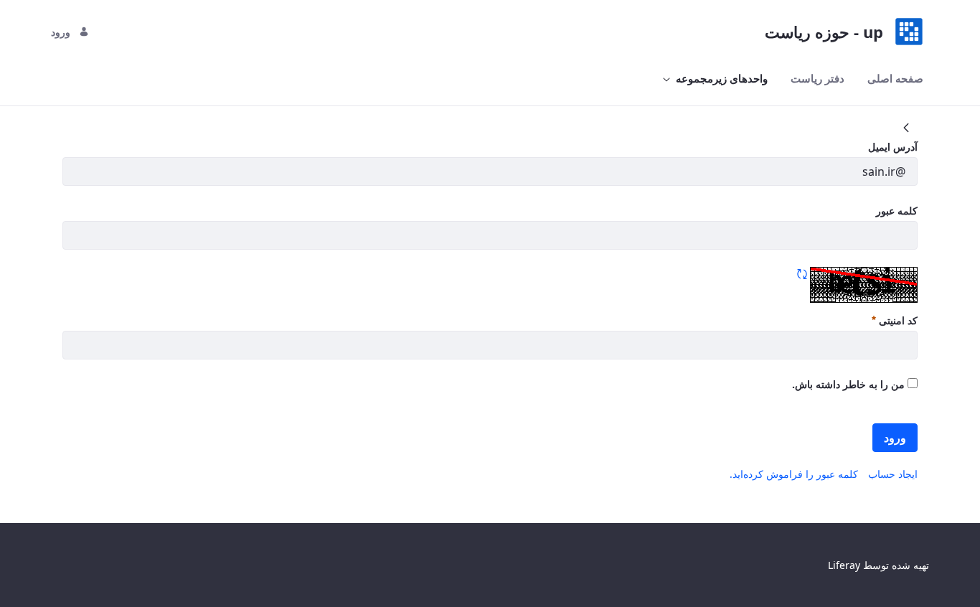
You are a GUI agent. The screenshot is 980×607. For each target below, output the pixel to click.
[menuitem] (895, 78)
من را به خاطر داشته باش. (850, 384)
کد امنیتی (897, 320)
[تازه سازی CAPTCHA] (802, 274)
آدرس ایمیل (893, 147)
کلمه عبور (897, 210)
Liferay (844, 565)
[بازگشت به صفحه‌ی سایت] (906, 127)
